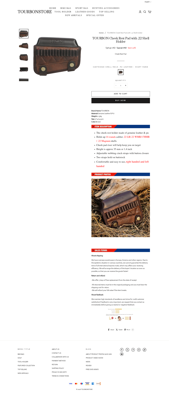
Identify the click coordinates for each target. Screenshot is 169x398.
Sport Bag (81, 8)
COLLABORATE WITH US (60, 357)
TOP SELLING (106, 12)
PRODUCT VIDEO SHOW (94, 358)
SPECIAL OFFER (95, 15)
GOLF (20, 358)
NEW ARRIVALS (73, 15)
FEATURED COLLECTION (26, 365)
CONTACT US (56, 353)
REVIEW (88, 365)
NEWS (88, 362)
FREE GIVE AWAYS (92, 369)
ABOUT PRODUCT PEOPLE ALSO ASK (99, 354)
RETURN (55, 364)
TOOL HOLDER (63, 12)
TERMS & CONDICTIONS (60, 376)
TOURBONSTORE (35, 11)
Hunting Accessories (106, 8)
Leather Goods (85, 12)
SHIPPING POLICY (58, 368)
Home (101, 33)
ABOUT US (55, 349)
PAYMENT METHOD (59, 361)
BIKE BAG (65, 8)
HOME (52, 8)
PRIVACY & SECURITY (59, 372)
